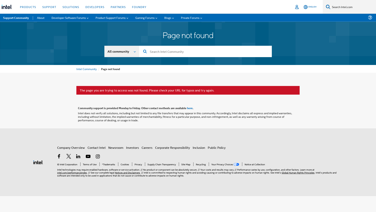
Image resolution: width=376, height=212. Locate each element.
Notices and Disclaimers (127, 172)
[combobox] (205, 51)
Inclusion (199, 147)
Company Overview (71, 147)
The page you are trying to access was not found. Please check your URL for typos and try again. (147, 90)
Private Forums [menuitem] (190, 18)
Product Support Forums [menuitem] (111, 18)
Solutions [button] (70, 7)
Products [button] (28, 7)
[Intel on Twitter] (68, 156)
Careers (147, 147)
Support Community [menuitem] (16, 18)
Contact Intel (97, 147)
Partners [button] (118, 7)
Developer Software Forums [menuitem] (69, 18)
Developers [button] (94, 7)
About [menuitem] (40, 18)
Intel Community (86, 69)
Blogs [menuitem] (167, 18)
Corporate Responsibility (172, 147)
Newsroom (115, 147)
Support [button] (49, 7)
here (190, 108)
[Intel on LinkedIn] (78, 156)
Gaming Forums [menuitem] (145, 18)
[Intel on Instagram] (97, 156)
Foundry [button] (139, 7)
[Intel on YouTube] (88, 156)
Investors (132, 147)
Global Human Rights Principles (298, 172)
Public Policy (217, 147)
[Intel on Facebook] (59, 156)
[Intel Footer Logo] (38, 162)
